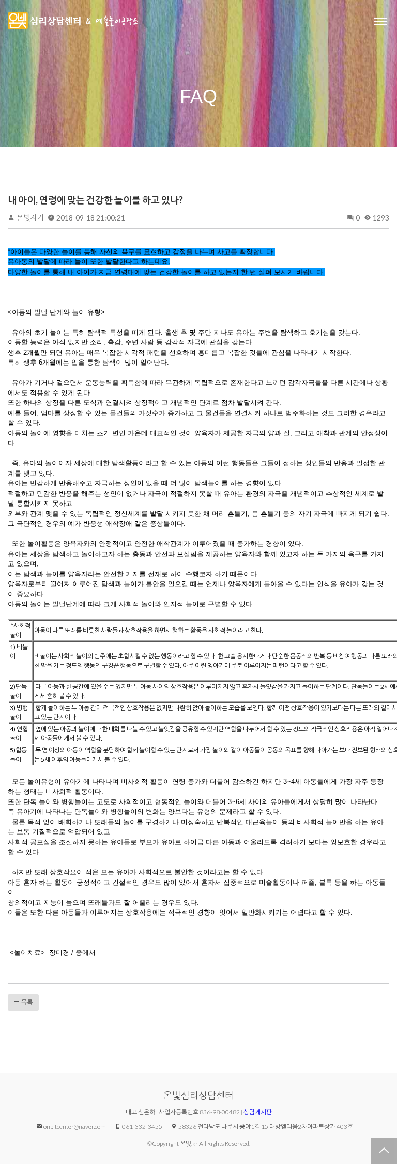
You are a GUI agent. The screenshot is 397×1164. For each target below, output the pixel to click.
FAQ (198, 96)
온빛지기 (30, 217)
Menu (380, 20)
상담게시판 (257, 1112)
